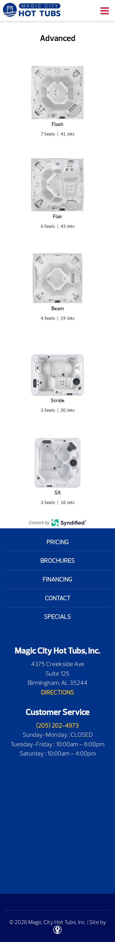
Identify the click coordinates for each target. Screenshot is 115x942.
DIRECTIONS (57, 692)
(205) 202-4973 (57, 725)
